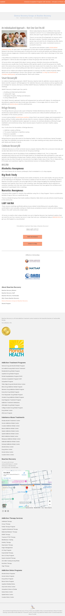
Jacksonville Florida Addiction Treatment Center (20, 612)
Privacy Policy (28, 611)
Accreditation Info (7, 323)
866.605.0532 (57, 217)
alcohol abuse (14, 104)
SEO (4, 611)
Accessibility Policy (38, 611)
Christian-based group (8, 74)
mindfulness (52, 72)
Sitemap (5, 612)
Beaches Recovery (19, 611)
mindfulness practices (22, 117)
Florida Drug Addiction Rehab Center (42, 612)
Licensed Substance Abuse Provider (53, 611)
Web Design (10, 611)
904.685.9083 (14, 467)
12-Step (44, 72)
